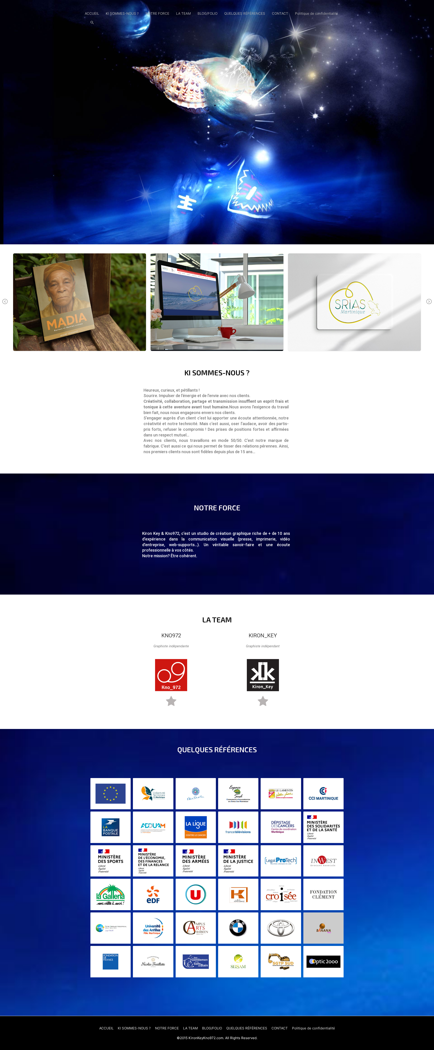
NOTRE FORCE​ (157, 13)
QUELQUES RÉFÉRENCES (244, 13)
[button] (92, 22)
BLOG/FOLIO (207, 13)
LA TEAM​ (183, 13)
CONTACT (280, 13)
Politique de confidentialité (316, 13)
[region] (217, 122)
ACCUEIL (92, 13)
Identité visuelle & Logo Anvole (354, 302)
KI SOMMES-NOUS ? (122, 13)
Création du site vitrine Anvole (79, 302)
